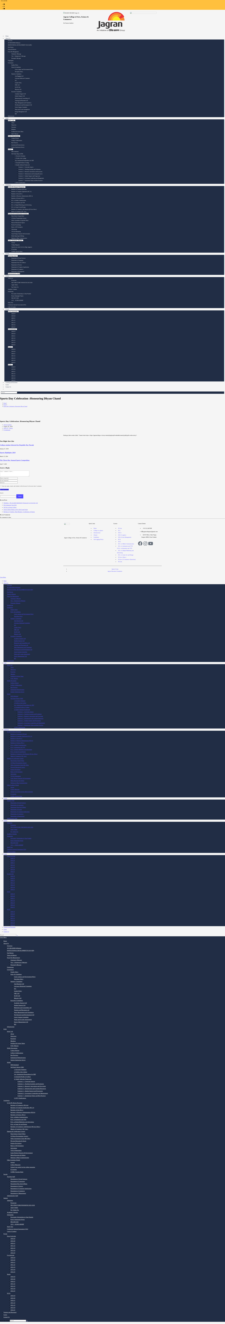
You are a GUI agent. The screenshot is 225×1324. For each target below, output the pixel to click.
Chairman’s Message (16, 598)
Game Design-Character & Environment (21, 778)
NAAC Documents (11, 680)
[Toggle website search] (5, 389)
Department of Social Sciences (18, 803)
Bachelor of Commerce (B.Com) (19, 734)
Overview (9, 585)
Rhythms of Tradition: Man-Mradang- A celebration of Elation (19, 512)
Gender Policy (17, 627)
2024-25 (13, 871)
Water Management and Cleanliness (23, 647)
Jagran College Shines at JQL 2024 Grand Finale (16, 509)
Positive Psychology (16, 769)
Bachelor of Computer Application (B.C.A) (21, 736)
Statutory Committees (16, 618)
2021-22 (13, 865)
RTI (15, 658)
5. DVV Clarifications (19, 727)
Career (5, 929)
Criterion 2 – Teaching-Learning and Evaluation (30, 714)
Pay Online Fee (14, 831)
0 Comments (7, 430)
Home (5, 581)
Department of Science (16, 809)
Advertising (13, 774)
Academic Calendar (12, 834)
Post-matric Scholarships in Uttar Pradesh (21, 838)
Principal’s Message (15, 603)
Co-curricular (10, 874)
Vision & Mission (11, 594)
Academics (6, 729)
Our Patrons (10, 592)
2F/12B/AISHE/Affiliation (13, 587)
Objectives (13, 669)
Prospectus (13, 825)
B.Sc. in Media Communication (18, 745)
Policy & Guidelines (16, 612)
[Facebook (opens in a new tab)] (4, 4)
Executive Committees (16, 636)
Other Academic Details (13, 785)
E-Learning (13, 794)
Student (5, 820)
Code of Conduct (11, 851)
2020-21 (13, 862)
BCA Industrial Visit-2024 (10, 505)
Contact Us (6, 931)
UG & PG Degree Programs (14, 731)
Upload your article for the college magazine (22, 791)
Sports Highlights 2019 (7, 452)
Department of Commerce (17, 814)
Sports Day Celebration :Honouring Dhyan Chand (15, 406)
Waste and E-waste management (22, 654)
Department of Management (17, 816)
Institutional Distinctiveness (17, 689)
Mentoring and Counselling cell (22, 643)
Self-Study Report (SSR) (17, 698)
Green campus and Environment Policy (24, 614)
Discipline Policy (18, 616)
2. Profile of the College (20, 703)
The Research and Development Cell (23, 649)
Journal (12, 787)
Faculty (5, 798)
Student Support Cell (19, 641)
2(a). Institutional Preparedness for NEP (24, 705)
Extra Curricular (11, 856)
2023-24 (13, 869)
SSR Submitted (14, 696)
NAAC (8, 694)
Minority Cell (17, 634)
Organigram (10, 605)
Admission (9, 823)
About (12, 667)
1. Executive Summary (19, 700)
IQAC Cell (9, 665)
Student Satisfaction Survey (17, 692)
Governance (10, 607)
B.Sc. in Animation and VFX (18, 747)
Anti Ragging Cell (18, 620)
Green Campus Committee (20, 652)
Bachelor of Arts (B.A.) (16, 738)
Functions (13, 672)
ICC (15, 625)
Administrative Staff (12, 818)
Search (1, 493)
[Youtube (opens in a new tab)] (4, 8)
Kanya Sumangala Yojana (17, 840)
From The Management (13, 596)
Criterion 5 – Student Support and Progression (29, 720)
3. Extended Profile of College (21, 707)
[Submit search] (17, 935)
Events (5, 854)
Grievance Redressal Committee (22, 623)
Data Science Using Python (17, 760)
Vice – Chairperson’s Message (18, 600)
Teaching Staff (10, 800)
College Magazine (15, 789)
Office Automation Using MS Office (20, 765)
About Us (6, 583)
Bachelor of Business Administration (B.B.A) (22, 740)
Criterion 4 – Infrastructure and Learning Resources (30, 718)
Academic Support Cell (20, 638)
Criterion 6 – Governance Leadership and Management (31, 723)
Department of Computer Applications (20, 811)
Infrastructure (10, 660)
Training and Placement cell (21, 645)
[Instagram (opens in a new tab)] (4, 6)
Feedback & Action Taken (17, 676)
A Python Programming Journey (19, 763)
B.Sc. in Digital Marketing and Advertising (21, 749)
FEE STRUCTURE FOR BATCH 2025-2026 (22, 827)
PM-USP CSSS (14, 843)
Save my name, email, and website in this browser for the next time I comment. (22, 486)
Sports (11, 428)
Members (13, 674)
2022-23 (13, 867)
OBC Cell (16, 629)
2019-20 (13, 860)
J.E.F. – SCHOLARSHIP (17, 845)
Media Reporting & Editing (17, 780)
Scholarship (10, 836)
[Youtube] (150, 543)
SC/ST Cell (17, 632)
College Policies (15, 683)
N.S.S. (8, 909)
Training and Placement (9, 927)
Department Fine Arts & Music (18, 807)
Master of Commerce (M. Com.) (19, 756)
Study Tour (10, 847)
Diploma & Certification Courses (15, 758)
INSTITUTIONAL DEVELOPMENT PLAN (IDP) (20, 589)
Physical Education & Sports (18, 767)
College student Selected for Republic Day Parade (17, 445)
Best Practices (14, 687)
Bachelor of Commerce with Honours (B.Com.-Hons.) (24, 754)
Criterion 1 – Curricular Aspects (25, 712)
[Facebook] (140, 543)
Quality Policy (14, 609)
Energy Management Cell (20, 656)
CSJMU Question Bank (16, 796)
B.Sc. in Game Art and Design (18, 751)
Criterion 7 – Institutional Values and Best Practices (30, 725)
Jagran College (8, 424)
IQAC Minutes (14, 678)
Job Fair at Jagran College (10, 507)
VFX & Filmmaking (16, 776)
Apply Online (14, 829)
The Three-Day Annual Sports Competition (14, 460)
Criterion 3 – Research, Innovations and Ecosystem (30, 716)
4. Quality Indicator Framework (22, 709)
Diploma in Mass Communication (19, 783)
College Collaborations (16, 685)
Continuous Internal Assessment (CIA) (16, 849)
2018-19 (6, 428)
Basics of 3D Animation (16, 772)
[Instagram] (145, 543)
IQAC (5, 663)
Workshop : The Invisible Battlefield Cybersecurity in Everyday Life (21, 503)
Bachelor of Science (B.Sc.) (17, 743)
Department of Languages (17, 805)
